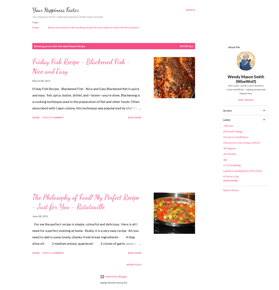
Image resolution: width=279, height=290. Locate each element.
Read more (134, 117)
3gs (225, 159)
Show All (186, 46)
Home (35, 27)
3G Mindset (229, 153)
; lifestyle (228, 125)
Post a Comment (53, 117)
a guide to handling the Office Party (242, 170)
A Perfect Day (231, 176)
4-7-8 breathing (232, 165)
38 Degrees (229, 148)
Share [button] (36, 117)
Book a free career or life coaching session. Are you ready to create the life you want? (93, 27)
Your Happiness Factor (55, 9)
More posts (134, 264)
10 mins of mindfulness (235, 136)
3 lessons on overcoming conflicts (241, 142)
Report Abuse (230, 190)
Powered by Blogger (115, 276)
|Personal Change (233, 131)
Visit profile (246, 100)
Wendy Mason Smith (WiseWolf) (246, 79)
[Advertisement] (86, 156)
